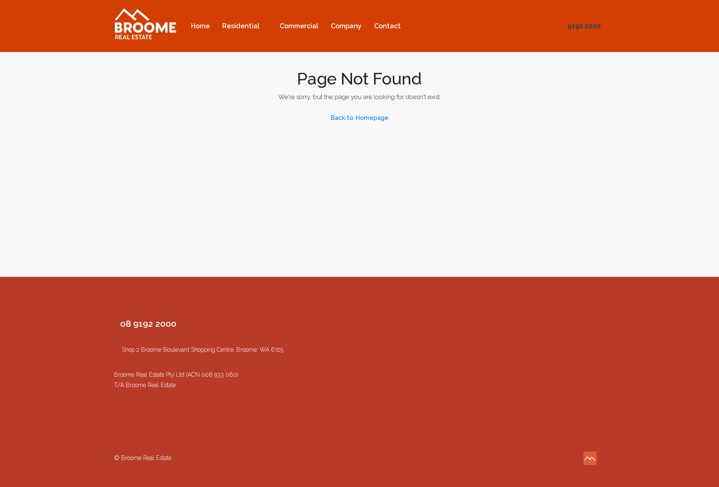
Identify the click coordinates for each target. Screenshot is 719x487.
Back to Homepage (359, 118)
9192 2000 (583, 26)
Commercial (299, 26)
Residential (241, 26)
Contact (387, 26)
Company (346, 26)
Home (200, 26)
